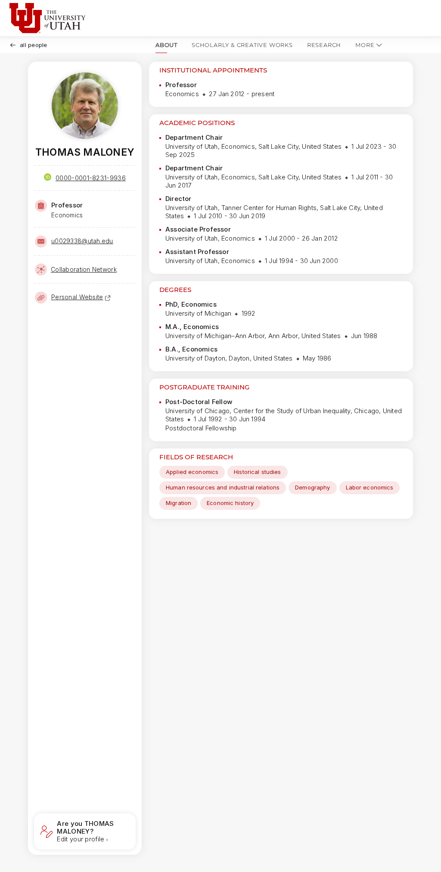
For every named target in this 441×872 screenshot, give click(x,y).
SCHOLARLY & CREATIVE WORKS (242, 44)
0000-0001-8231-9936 (91, 178)
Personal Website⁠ (77, 297)
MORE (364, 44)
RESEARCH (324, 44)
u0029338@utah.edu (82, 241)
